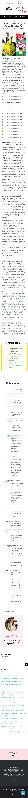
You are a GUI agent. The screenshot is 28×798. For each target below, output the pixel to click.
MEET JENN (13, 754)
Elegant (22, 705)
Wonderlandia (13, 731)
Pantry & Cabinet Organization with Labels (13, 672)
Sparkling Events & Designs (9, 61)
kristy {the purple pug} (10, 456)
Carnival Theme (5, 700)
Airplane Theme (5, 692)
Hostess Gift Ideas (20, 710)
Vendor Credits (19, 28)
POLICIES (13, 755)
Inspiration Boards (6, 713)
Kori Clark (8, 490)
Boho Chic (11, 697)
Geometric (14, 708)
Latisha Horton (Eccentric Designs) (13, 435)
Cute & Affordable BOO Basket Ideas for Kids (13, 675)
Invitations (14, 713)
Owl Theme (14, 721)
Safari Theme (19, 726)
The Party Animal (9, 238)
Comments (14, 30)
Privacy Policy (21, 789)
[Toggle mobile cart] (19, 12)
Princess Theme (5, 723)
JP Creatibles (18, 301)
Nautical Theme (5, 721)
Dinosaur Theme (6, 705)
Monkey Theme (20, 718)
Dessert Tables (12, 702)
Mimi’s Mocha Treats (17, 356)
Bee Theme (4, 697)
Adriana (7, 408)
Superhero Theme (6, 729)
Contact (17, 790)
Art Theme (4, 694)
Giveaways (20, 708)
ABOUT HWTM (13, 752)
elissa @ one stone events (11, 506)
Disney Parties (15, 705)
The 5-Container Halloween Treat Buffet (12, 681)
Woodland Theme (22, 731)
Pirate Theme (22, 721)
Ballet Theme (12, 694)
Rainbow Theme (6, 726)
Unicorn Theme (15, 729)
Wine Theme (5, 731)
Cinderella (13, 700)
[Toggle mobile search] (22, 12)
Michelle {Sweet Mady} (11, 420)
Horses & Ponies (10, 710)
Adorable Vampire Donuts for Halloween (12, 678)
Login (8, 3)
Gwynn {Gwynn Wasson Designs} (13, 386)
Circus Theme (21, 700)
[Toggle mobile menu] (25, 12)
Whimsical (23, 729)
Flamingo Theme (6, 708)
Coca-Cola (4, 702)
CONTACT (13, 757)
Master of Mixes (22, 713)
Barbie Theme (20, 694)
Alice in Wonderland (16, 692)
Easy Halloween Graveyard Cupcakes (11, 684)
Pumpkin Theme (15, 723)
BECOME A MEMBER (16, 3)
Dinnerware (20, 702)
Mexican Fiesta (14, 716)
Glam (3, 710)
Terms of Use (11, 790)
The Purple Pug (12, 306)
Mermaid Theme (6, 716)
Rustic (13, 726)
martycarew (8, 592)
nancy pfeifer (8, 395)
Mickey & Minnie (6, 718)
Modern (13, 718)
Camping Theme (20, 697)
